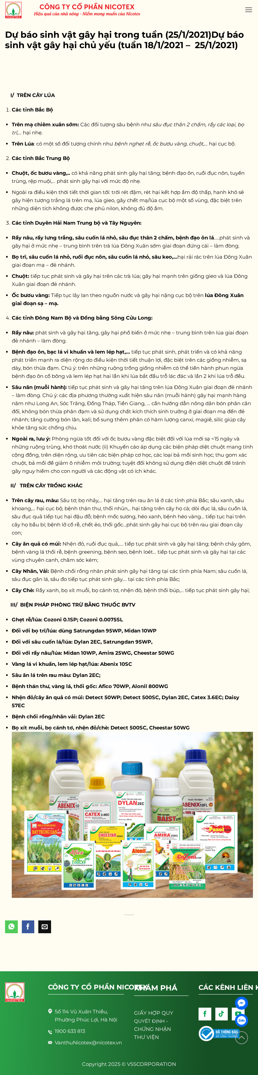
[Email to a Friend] (44, 926)
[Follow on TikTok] (221, 1014)
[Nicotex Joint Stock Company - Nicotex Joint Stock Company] (17, 10)
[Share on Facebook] (28, 926)
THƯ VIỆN (146, 1037)
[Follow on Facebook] (205, 1014)
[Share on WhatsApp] (11, 926)
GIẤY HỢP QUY (153, 1013)
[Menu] (249, 9)
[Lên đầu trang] (241, 1037)
